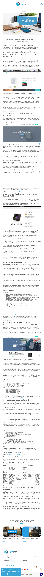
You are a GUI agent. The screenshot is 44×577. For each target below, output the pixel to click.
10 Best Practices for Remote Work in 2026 (10, 538)
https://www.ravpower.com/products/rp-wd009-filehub (15, 314)
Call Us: (7, 565)
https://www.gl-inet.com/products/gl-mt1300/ (13, 191)
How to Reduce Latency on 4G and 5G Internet (30, 538)
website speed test (35, 504)
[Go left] (40, 534)
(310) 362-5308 (11, 565)
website (18, 111)
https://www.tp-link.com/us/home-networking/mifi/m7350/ (15, 454)
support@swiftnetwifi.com (10, 567)
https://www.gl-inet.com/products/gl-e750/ (16, 397)
